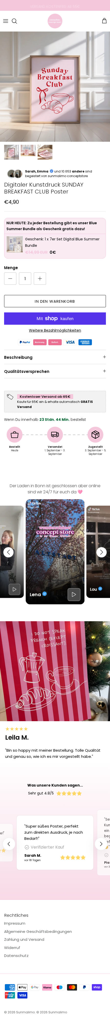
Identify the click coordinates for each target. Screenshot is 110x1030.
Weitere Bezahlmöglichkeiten (55, 330)
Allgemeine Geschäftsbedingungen (38, 931)
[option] (55, 87)
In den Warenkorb (55, 301)
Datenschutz (16, 955)
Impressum (14, 923)
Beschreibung (18, 357)
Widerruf (12, 947)
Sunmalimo (25, 1012)
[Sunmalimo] (55, 21)
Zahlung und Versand (24, 939)
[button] (8, 552)
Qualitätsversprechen (26, 371)
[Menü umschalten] (5, 21)
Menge (11, 267)
